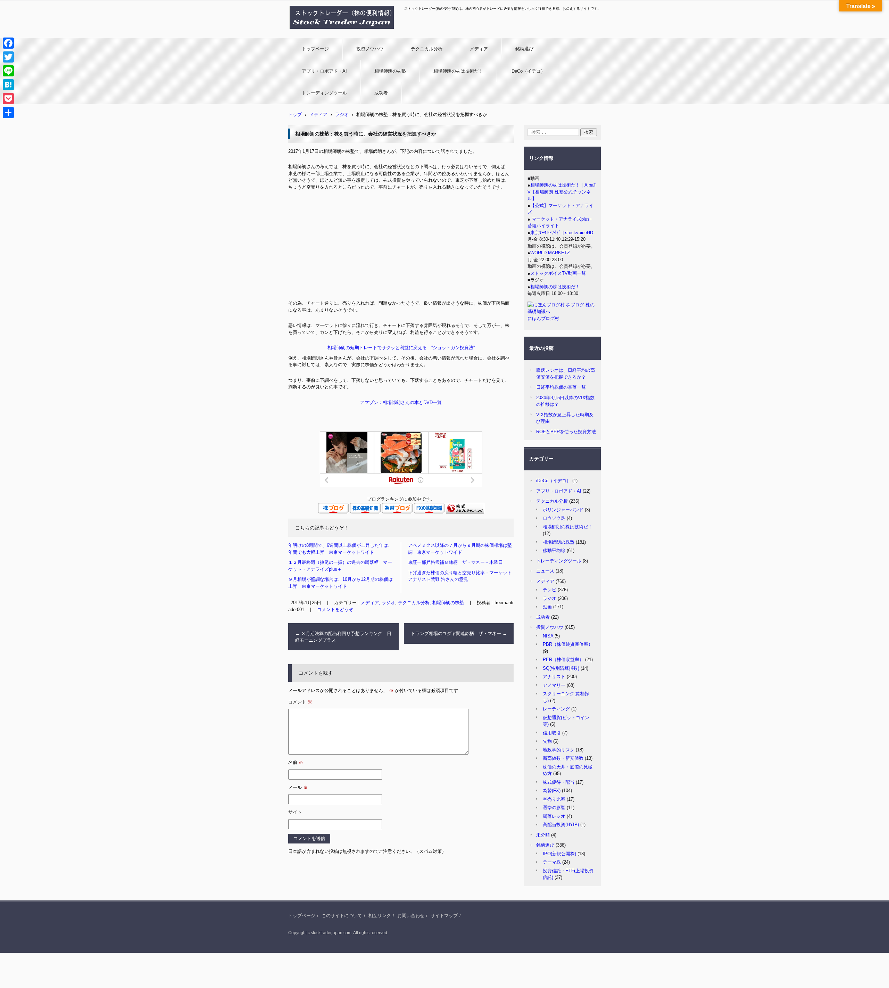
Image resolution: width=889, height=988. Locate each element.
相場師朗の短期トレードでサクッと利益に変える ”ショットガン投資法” (401, 347)
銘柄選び (524, 48)
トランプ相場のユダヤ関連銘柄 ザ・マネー (459, 633)
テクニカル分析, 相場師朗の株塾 (431, 602)
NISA (548, 636)
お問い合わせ (410, 915)
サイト (295, 812)
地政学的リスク (558, 749)
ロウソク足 (554, 518)
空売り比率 (554, 799)
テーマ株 (552, 862)
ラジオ (549, 598)
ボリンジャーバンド (563, 509)
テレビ (549, 589)
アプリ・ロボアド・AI (324, 71)
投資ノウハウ (369, 48)
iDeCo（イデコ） (527, 71)
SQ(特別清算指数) (561, 668)
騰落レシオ (554, 816)
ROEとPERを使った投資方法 (566, 431)
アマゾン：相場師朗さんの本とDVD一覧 (401, 402)
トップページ (315, 48)
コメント (300, 702)
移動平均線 (554, 550)
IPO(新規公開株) (559, 853)
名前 (295, 762)
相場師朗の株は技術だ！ (458, 71)
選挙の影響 (554, 807)
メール (298, 787)
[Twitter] (8, 57)
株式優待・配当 (558, 782)
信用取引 (552, 732)
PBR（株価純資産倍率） (568, 644)
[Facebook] (8, 43)
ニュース (545, 571)
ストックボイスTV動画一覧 (558, 273)
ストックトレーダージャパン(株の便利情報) (337, 32)
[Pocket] (8, 99)
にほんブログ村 (543, 318)
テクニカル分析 (426, 48)
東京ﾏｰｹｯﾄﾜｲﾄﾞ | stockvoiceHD (561, 232)
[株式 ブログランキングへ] (465, 511)
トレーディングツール (324, 93)
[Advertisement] (401, 247)
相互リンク (379, 915)
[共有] (8, 113)
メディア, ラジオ (378, 602)
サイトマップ (444, 915)
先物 (547, 741)
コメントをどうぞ (335, 609)
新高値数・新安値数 (563, 758)
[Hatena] (8, 85)
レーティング (556, 708)
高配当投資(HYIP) (561, 824)
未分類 (543, 835)
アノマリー (554, 685)
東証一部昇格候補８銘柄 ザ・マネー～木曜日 (455, 562)
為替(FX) (551, 790)
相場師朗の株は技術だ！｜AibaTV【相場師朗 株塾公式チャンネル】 (561, 191)
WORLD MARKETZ (550, 252)
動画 (547, 606)
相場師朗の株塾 (390, 71)
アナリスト (554, 676)
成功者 (381, 93)
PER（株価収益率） (563, 659)
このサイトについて (342, 915)
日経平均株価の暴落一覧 (561, 387)
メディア (479, 48)
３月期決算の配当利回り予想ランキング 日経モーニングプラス (343, 637)
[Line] (8, 71)
